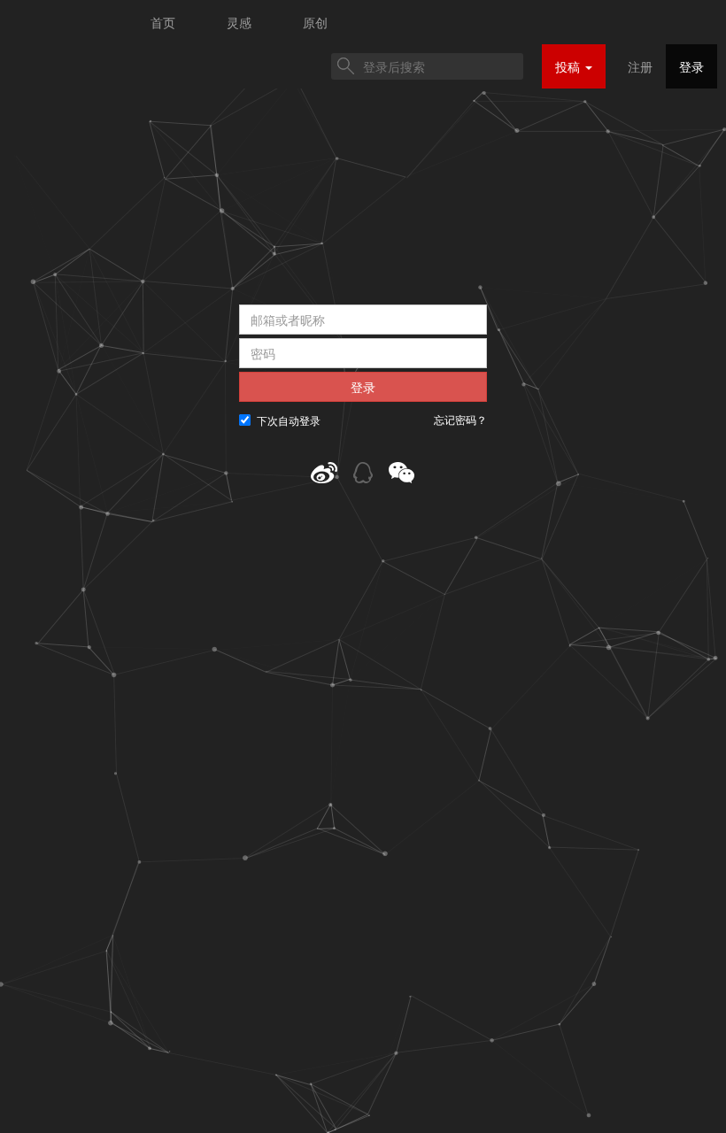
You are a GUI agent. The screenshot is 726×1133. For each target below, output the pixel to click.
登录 (691, 66)
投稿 (569, 66)
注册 (640, 66)
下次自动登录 (289, 420)
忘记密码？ (460, 419)
